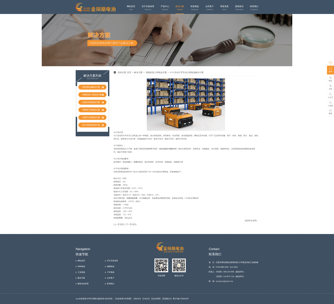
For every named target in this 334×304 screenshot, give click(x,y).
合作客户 (209, 7)
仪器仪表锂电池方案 (91, 102)
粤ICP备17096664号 (181, 299)
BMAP (137, 299)
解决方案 (180, 7)
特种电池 (81, 266)
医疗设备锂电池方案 (91, 125)
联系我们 (254, 7)
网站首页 (131, 7)
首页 (129, 72)
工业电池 (81, 272)
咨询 (330, 72)
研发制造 (194, 7)
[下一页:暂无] (131, 224)
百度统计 (167, 299)
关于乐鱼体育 (148, 7)
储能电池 (110, 266)
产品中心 (165, 7)
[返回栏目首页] (251, 221)
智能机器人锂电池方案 (92, 95)
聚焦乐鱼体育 (83, 284)
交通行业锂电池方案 (91, 117)
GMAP (146, 299)
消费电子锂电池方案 (91, 110)
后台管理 (156, 299)
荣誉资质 (224, 7)
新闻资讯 (239, 7)
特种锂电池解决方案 (91, 87)
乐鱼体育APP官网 (123, 299)
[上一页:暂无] (119, 224)
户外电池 (110, 272)
